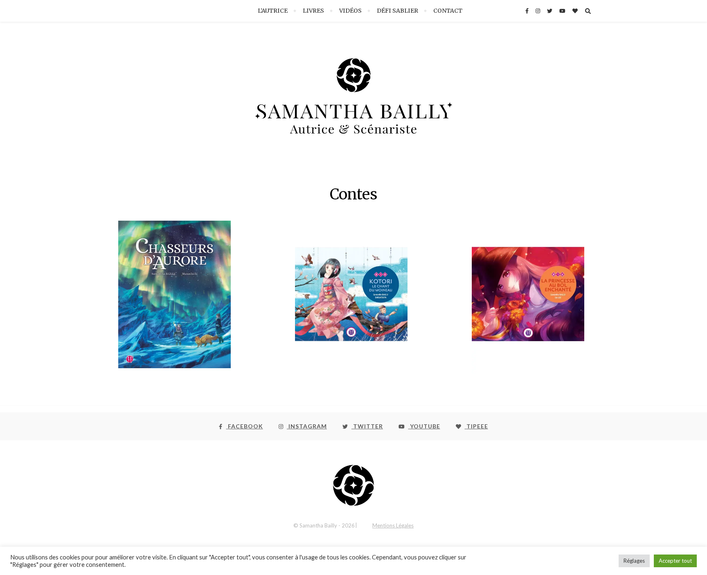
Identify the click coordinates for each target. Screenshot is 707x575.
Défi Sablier (397, 10)
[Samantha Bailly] (353, 104)
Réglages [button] (634, 560)
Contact (447, 10)
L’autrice (273, 10)
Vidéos (350, 10)
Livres (313, 10)
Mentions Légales (393, 525)
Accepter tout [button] (675, 560)
